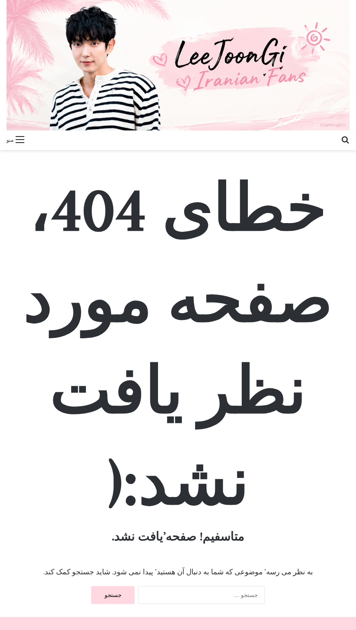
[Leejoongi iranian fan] (178, 65)
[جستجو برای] (345, 139)
